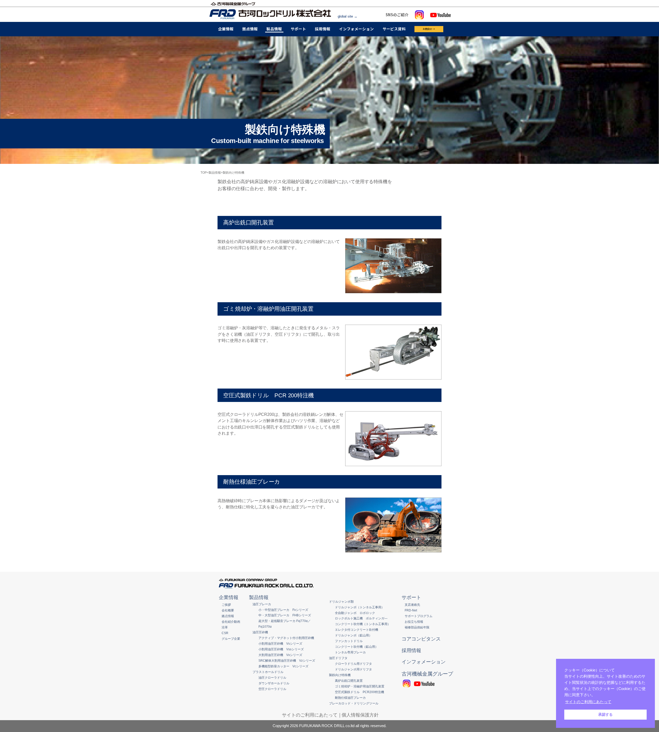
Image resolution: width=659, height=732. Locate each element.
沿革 (225, 627)
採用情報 (322, 28)
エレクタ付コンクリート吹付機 (356, 629)
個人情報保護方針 (360, 715)
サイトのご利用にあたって (309, 715)
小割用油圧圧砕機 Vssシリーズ (281, 649)
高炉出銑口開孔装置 (349, 680)
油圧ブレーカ (262, 604)
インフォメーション (356, 28)
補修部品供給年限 (417, 627)
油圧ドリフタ (338, 658)
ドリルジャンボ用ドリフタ (353, 669)
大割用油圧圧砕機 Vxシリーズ (280, 655)
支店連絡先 (412, 604)
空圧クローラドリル (272, 689)
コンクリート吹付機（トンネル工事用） (363, 624)
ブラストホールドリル (268, 672)
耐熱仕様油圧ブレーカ (350, 697)
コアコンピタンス (421, 639)
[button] (614, 702)
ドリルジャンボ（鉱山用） (353, 635)
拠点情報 (250, 28)
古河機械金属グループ (427, 674)
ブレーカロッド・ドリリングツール (353, 703)
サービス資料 (394, 28)
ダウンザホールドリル (273, 683)
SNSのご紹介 (397, 14)
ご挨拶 (226, 604)
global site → (347, 16)
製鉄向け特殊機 (340, 675)
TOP (204, 172)
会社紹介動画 (231, 621)
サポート (298, 28)
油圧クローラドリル (272, 677)
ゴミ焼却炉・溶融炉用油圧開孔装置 (359, 686)
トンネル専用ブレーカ (350, 652)
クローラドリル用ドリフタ (353, 663)
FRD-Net (411, 610)
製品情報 (274, 28)
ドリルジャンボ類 (341, 601)
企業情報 (225, 28)
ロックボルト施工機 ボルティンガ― (361, 618)
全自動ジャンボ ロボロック (355, 613)
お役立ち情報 (414, 621)
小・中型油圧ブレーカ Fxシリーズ (283, 609)
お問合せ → (429, 29)
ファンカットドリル (349, 641)
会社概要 (228, 610)
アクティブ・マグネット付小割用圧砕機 (286, 638)
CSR (225, 633)
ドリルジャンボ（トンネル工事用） (359, 607)
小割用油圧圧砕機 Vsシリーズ (280, 643)
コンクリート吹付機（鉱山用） (356, 646)
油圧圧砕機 (260, 632)
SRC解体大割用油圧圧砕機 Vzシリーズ (286, 660)
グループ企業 (231, 638)
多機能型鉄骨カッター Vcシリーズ (283, 666)
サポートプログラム (418, 616)
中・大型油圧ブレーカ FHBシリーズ (284, 615)
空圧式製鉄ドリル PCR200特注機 (359, 692)
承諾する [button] (605, 714)
